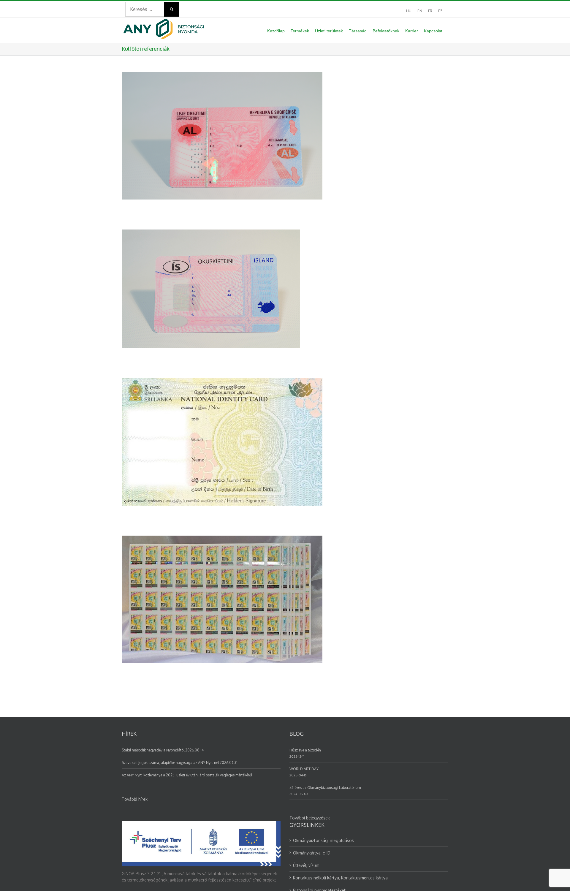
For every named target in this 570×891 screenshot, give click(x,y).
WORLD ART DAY (304, 769)
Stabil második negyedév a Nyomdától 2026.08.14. (163, 750)
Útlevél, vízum (306, 865)
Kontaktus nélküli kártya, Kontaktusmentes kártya (340, 877)
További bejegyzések (309, 817)
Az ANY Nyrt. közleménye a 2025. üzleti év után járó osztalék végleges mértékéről (187, 775)
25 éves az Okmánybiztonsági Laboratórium (325, 787)
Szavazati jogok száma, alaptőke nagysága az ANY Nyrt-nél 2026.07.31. (180, 762)
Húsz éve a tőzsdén (305, 750)
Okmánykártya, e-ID (311, 852)
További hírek (135, 799)
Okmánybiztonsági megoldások (323, 840)
